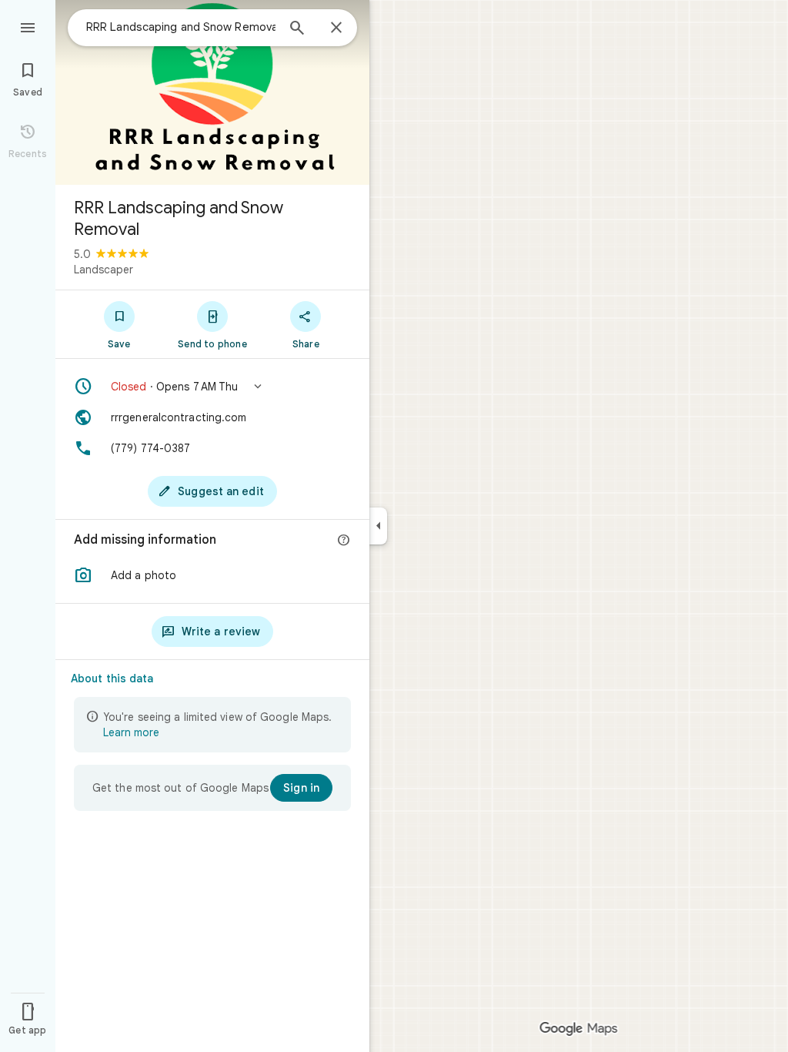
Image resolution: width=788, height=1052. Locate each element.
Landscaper (103, 269)
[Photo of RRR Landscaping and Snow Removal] (212, 92)
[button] (212, 386)
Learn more (131, 732)
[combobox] (180, 27)
